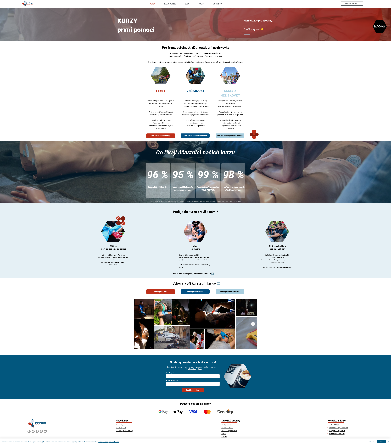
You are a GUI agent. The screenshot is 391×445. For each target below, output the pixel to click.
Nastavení (371, 442)
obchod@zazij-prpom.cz (338, 428)
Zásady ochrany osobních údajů (108, 442)
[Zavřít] (388, 441)
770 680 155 (334, 425)
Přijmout (381, 442)
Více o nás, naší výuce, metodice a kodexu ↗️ (193, 273)
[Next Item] (253, 324)
